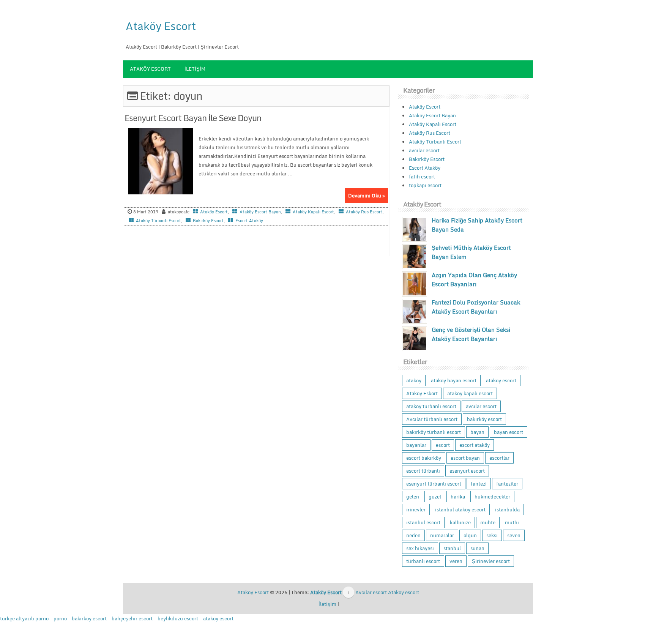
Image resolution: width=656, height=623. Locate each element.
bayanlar (416, 445)
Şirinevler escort (491, 561)
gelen (412, 496)
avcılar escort (424, 150)
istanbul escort (423, 522)
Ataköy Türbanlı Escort (158, 220)
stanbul (452, 548)
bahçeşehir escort (132, 618)
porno (60, 618)
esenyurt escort (467, 471)
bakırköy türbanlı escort (433, 432)
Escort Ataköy (249, 220)
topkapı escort (425, 185)
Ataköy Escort (161, 26)
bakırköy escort (484, 419)
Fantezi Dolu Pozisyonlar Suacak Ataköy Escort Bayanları (476, 307)
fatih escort (422, 176)
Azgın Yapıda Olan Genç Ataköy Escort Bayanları (474, 279)
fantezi (479, 483)
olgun (470, 535)
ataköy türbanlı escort (431, 406)
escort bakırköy (423, 458)
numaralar (442, 535)
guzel (435, 496)
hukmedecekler (492, 496)
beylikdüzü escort (178, 618)
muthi (512, 522)
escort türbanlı (423, 471)
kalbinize (460, 522)
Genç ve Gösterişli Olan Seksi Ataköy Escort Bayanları (471, 334)
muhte (487, 522)
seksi (492, 535)
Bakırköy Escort (208, 220)
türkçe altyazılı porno (24, 618)
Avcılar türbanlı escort (431, 419)
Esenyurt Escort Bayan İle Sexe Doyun (193, 118)
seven (513, 535)
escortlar (499, 458)
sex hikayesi (420, 548)
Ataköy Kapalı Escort (313, 211)
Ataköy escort (403, 592)
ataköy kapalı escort (470, 393)
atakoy (413, 380)
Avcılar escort (371, 592)
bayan (477, 432)
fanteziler (507, 483)
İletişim (194, 69)
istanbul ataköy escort (460, 509)
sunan (477, 548)
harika (458, 496)
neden (413, 535)
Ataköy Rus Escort (364, 211)
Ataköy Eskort (422, 393)
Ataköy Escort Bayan (260, 211)
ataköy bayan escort (453, 380)
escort (443, 445)
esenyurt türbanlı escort (433, 483)
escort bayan (465, 458)
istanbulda (507, 509)
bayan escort (508, 432)
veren (455, 561)
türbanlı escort (423, 561)
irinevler (416, 509)
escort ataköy (474, 445)
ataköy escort (501, 380)
